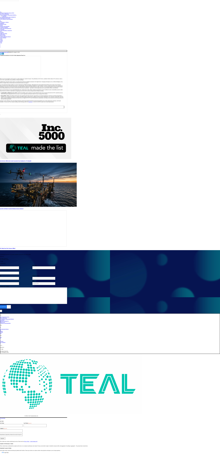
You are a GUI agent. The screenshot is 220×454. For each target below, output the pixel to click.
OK (36, 441)
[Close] (0, 419)
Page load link (2, 418)
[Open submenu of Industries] (1, 21)
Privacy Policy (26, 441)
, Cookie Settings (33, 441)
